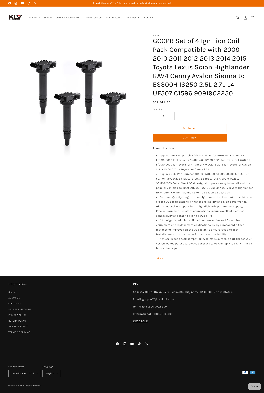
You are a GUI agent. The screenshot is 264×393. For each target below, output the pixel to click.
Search (12, 292)
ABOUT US (14, 297)
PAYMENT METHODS (19, 309)
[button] (237, 17)
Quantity (157, 109)
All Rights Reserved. (32, 385)
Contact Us (14, 303)
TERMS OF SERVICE (19, 332)
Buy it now (189, 137)
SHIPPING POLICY (18, 326)
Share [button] (160, 258)
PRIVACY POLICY (17, 315)
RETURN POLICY (17, 320)
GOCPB (19, 385)
